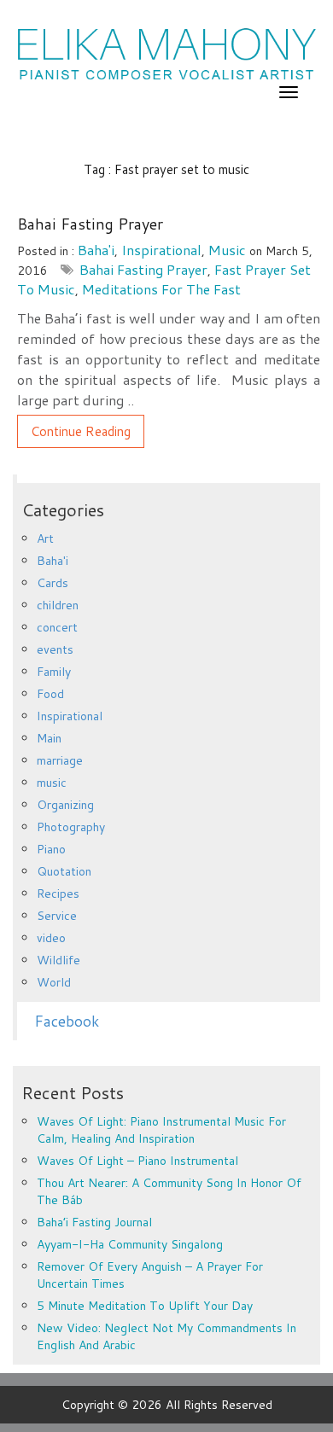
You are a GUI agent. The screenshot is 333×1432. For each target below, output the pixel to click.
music (227, 249)
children (58, 605)
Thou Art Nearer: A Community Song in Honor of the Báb (169, 1191)
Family (54, 671)
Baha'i (96, 249)
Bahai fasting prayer (143, 269)
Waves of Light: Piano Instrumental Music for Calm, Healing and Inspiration (161, 1130)
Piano (51, 849)
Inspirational (161, 249)
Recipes (58, 893)
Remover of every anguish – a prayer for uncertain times (150, 1275)
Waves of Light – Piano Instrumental (137, 1160)
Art (45, 538)
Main (49, 738)
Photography (71, 826)
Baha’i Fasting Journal (94, 1222)
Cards (52, 582)
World (54, 982)
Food (50, 693)
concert (57, 627)
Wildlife (58, 960)
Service (57, 915)
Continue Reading (81, 431)
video (51, 937)
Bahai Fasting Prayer (90, 223)
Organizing (65, 804)
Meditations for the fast (161, 289)
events (55, 649)
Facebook (66, 1021)
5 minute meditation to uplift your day (145, 1305)
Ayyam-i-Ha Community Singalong (130, 1244)
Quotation (64, 871)
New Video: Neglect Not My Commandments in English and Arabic (166, 1336)
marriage (60, 760)
